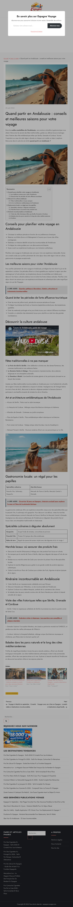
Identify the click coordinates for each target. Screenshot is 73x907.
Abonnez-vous (55, 26)
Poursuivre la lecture (36, 31)
